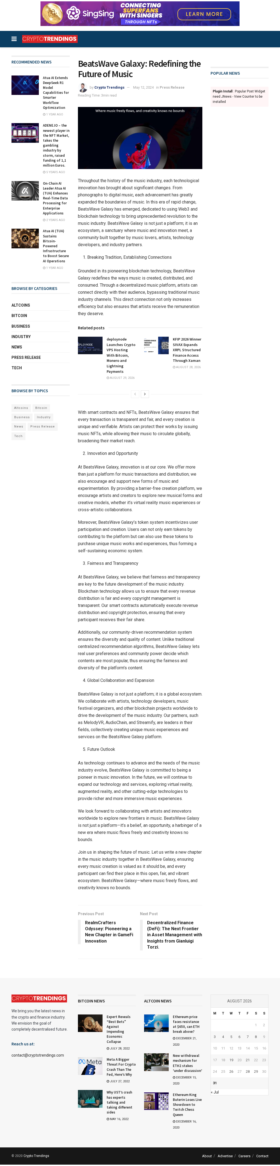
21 (248, 1060)
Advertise (225, 1156)
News (16, 347)
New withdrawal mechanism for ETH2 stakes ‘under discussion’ (187, 1063)
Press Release (172, 87)
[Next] (145, 394)
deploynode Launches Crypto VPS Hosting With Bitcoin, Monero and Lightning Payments (121, 355)
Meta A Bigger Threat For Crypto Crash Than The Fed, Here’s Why (121, 1067)
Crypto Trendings (109, 87)
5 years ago (55, 172)
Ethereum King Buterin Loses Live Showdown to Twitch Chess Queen (187, 1104)
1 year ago (54, 114)
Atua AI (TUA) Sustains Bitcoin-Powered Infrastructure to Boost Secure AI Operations (56, 246)
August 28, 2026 (188, 367)
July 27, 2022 (119, 1081)
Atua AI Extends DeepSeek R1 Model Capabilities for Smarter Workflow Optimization (56, 92)
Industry (21, 337)
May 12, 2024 (143, 87)
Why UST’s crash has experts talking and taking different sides (119, 1102)
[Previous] (135, 394)
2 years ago (55, 220)
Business (20, 326)
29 (256, 1071)
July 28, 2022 (119, 1048)
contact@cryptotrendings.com (37, 1055)
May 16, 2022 (119, 1119)
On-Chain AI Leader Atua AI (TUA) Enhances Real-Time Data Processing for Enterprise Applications (55, 198)
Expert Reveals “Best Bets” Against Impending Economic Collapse (118, 1029)
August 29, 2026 (122, 378)
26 (231, 1071)
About (207, 1156)
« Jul (215, 1092)
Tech (16, 368)
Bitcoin (19, 315)
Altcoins (20, 305)
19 (231, 1060)
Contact (262, 1156)
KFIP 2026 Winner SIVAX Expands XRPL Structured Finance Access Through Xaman (187, 350)
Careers (244, 1156)
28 (248, 1071)
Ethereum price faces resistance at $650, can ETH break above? (186, 1024)
